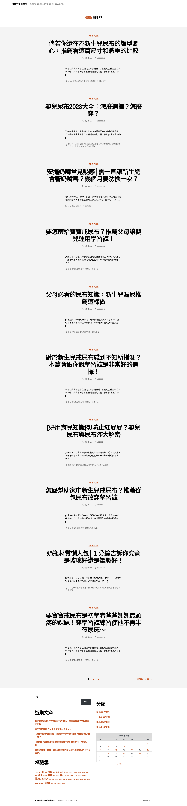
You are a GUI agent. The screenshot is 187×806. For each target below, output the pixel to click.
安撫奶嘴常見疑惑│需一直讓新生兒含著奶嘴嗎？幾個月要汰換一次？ (93, 175)
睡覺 (86, 206)
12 (116, 749)
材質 (108, 588)
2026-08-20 (101, 246)
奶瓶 (80, 588)
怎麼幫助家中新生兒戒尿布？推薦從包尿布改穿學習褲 (93, 494)
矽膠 (89, 206)
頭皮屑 (63, 783)
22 (140, 753)
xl (73, 81)
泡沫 (56, 779)
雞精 (58, 783)
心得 (95, 588)
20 (124, 753)
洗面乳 (60, 779)
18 (108, 753)
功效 (61, 772)
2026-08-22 (101, 58)
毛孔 (53, 779)
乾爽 (77, 144)
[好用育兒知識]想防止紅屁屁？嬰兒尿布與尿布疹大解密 (93, 431)
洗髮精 (65, 779)
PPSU (70, 588)
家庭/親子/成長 (93, 36)
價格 (85, 144)
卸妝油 (79, 772)
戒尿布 (117, 144)
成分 (79, 775)
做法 (54, 772)
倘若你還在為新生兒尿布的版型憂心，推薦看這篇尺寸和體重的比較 (93, 47)
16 (148, 749)
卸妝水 (75, 772)
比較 (100, 81)
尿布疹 (108, 144)
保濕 (50, 772)
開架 (55, 783)
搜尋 (36, 697)
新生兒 (95, 81)
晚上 (89, 332)
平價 (76, 775)
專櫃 (54, 775)
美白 (36, 783)
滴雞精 (70, 779)
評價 (89, 146)
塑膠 (76, 588)
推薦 (91, 81)
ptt (74, 144)
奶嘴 (69, 206)
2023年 (70, 144)
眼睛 (81, 779)
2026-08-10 (101, 637)
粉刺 (88, 779)
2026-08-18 (101, 309)
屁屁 (113, 144)
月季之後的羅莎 (19, 4)
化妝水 (66, 772)
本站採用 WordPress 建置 (67, 800)
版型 (103, 81)
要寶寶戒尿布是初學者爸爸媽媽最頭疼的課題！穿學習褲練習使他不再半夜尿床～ (93, 622)
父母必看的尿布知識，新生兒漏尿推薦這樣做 (93, 298)
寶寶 (79, 81)
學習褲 (74, 269)
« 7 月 (119, 764)
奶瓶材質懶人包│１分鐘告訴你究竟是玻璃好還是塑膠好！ (93, 557)
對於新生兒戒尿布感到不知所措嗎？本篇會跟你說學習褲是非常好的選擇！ (93, 364)
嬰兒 (75, 81)
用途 (74, 779)
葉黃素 (41, 783)
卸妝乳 (71, 772)
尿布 (87, 81)
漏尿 (82, 146)
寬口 (88, 588)
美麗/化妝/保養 (103, 726)
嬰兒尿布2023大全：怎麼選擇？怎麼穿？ (93, 110)
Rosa (90, 58)
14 (132, 749)
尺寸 (83, 81)
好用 (88, 144)
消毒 (112, 588)
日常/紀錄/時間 (103, 716)
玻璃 (116, 588)
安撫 (73, 206)
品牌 (87, 772)
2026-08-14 (101, 379)
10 (100, 749)
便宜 (81, 144)
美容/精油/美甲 (103, 721)
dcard (37, 772)
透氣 (93, 146)
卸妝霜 (83, 772)
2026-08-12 (101, 568)
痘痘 (77, 779)
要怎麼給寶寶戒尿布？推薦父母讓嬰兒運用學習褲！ (93, 235)
